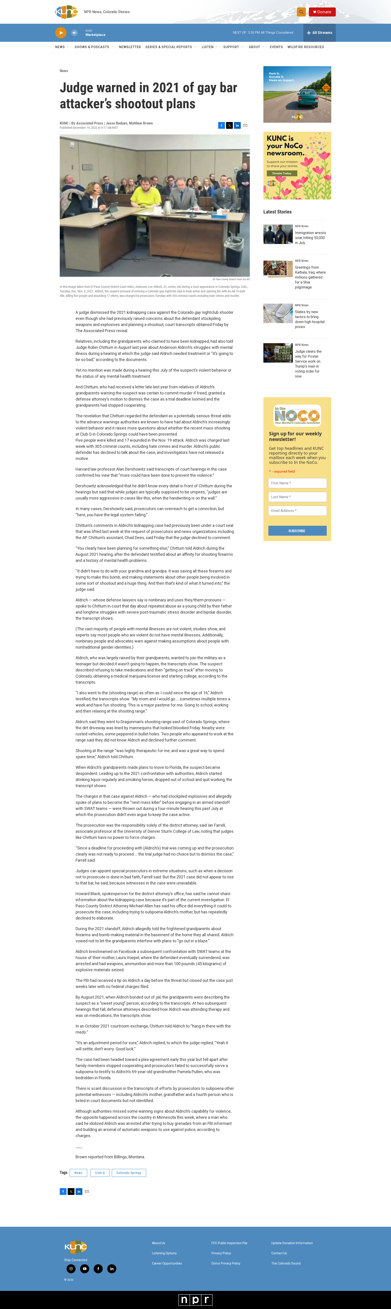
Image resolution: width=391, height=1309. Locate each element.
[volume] (74, 33)
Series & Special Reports (168, 47)
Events (276, 47)
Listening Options (164, 1253)
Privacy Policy (221, 1253)
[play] (60, 32)
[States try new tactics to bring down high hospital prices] (278, 313)
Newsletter (130, 47)
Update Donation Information (292, 1243)
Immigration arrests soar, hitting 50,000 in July (310, 238)
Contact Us (279, 1253)
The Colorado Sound (285, 1263)
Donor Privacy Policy (226, 1263)
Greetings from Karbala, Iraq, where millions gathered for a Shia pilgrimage (310, 277)
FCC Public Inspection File (229, 1243)
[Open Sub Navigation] (68, 47)
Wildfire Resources (306, 47)
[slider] (81, 32)
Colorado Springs (129, 1173)
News (64, 70)
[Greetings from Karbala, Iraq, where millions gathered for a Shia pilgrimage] (278, 269)
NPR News (301, 226)
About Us (158, 1243)
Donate (324, 11)
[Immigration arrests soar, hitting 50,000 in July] (278, 234)
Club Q (100, 1173)
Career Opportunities (167, 1263)
